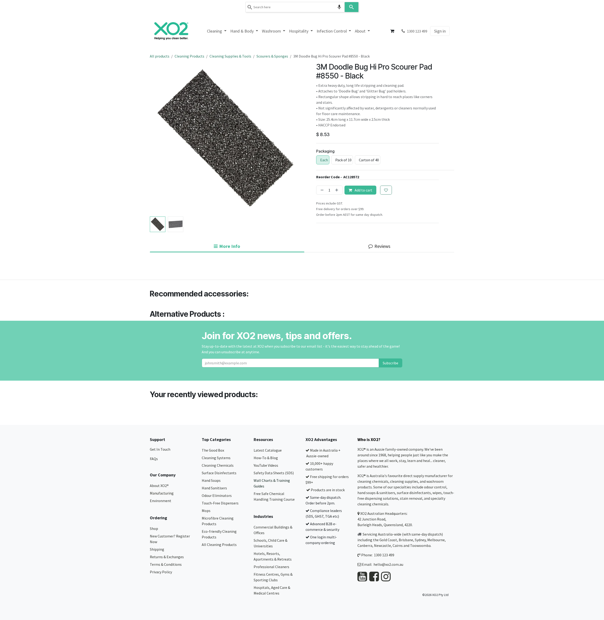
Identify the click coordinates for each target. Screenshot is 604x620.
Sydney (420, 539)
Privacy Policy (161, 572)
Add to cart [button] (363, 190)
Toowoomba (420, 545)
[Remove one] (321, 190)
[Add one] (337, 190)
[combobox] (294, 7)
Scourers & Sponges (272, 56)
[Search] (351, 7)
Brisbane (406, 539)
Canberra (364, 545)
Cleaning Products (189, 56)
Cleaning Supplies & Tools (230, 56)
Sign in (440, 31)
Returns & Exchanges (167, 556)
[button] (157, 138)
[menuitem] (216, 31)
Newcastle (382, 545)
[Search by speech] (339, 7)
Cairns (398, 545)
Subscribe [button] (390, 363)
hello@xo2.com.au (388, 564)
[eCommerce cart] (392, 31)
